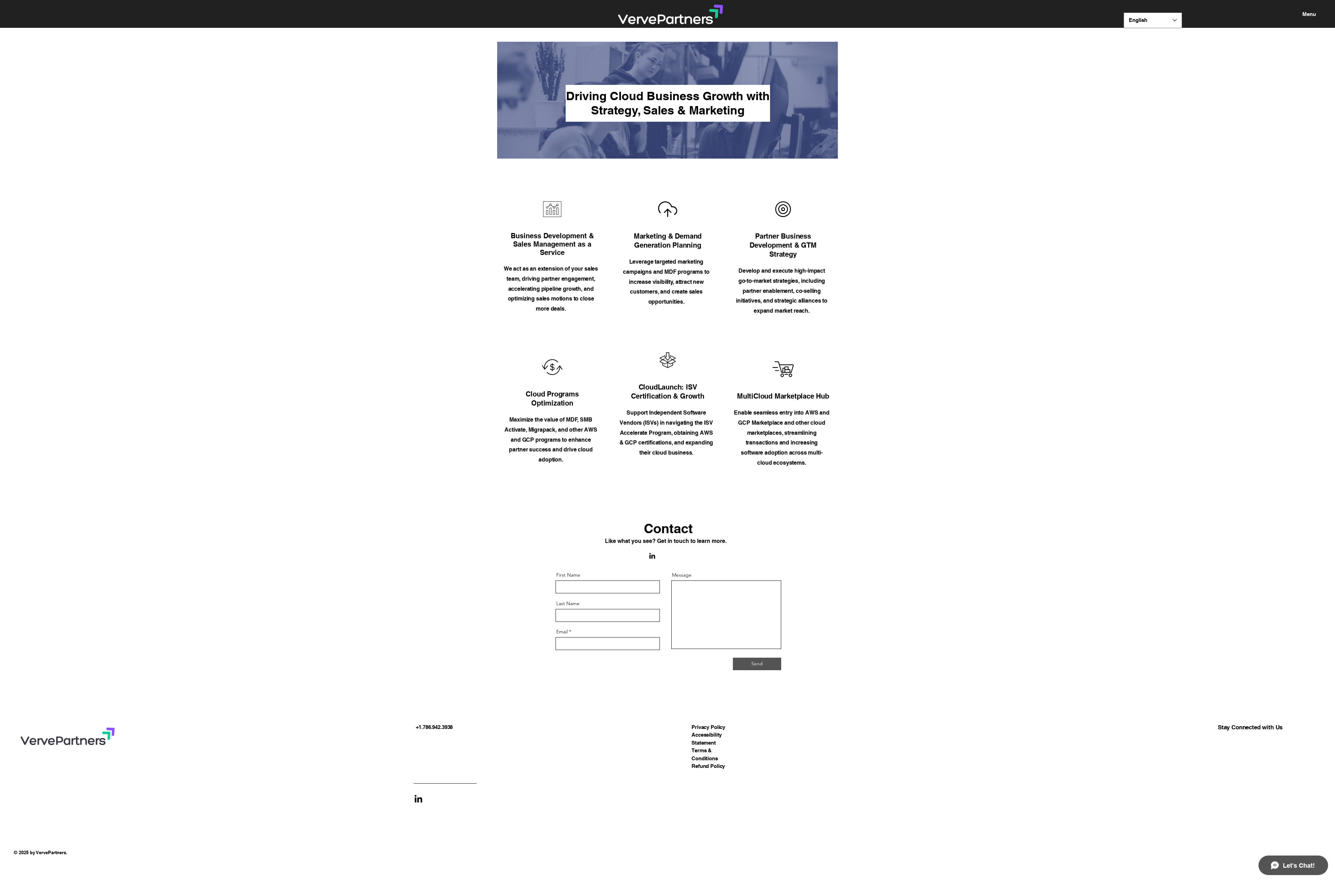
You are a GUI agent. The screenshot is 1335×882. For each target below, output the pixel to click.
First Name (568, 574)
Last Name (568, 603)
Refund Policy (708, 766)
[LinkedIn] (652, 556)
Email (562, 631)
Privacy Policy (708, 727)
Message (681, 574)
